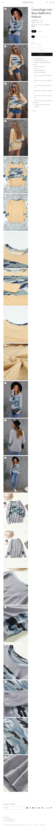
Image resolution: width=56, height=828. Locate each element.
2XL (34, 40)
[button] (2, 2)
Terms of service (36, 824)
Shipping (33, 22)
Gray (34, 32)
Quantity (33, 42)
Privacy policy (29, 824)
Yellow (40, 32)
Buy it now (42, 54)
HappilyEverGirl (9, 824)
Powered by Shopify (15, 824)
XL (46, 37)
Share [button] (34, 110)
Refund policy (22, 824)
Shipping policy (43, 824)
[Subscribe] (23, 807)
